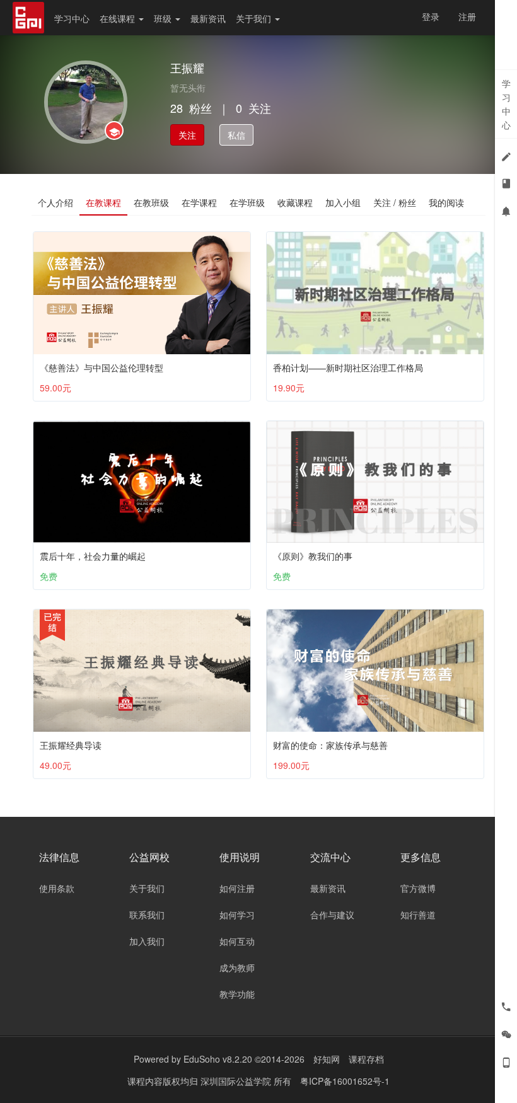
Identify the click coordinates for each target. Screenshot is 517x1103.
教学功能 (237, 994)
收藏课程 (295, 202)
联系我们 (147, 914)
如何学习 (237, 914)
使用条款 (56, 888)
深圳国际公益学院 (237, 1081)
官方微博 (418, 888)
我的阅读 (446, 202)
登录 (430, 16)
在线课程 (118, 18)
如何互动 (237, 941)
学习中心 (72, 18)
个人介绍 (55, 202)
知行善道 (418, 914)
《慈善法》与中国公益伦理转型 (101, 367)
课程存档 (366, 1059)
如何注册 (237, 888)
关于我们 (255, 18)
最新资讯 (208, 18)
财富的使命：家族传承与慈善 (330, 745)
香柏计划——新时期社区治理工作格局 (348, 367)
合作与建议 (332, 914)
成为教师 (237, 967)
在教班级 (151, 202)
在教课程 (103, 202)
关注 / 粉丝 (394, 202)
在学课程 (199, 202)
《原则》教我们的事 (312, 556)
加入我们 (147, 941)
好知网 (326, 1059)
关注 (187, 135)
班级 (164, 18)
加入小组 (343, 202)
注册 (467, 16)
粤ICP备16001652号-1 (345, 1081)
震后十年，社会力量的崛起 (93, 556)
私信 (236, 135)
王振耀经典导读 (71, 745)
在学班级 (247, 202)
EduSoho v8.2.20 (217, 1059)
